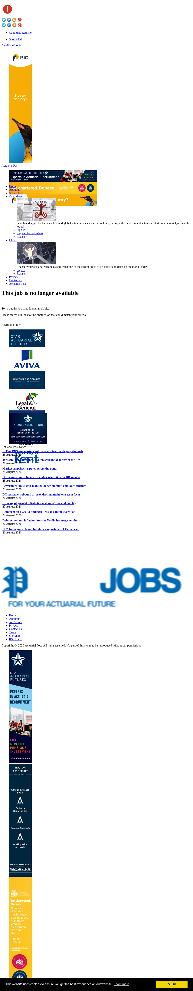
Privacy (13, 276)
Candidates (15, 196)
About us (14, 189)
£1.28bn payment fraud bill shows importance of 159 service (40, 529)
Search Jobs (16, 193)
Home (12, 186)
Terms (12, 632)
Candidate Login (11, 45)
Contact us (15, 280)
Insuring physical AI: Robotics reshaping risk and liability (39, 503)
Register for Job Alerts (30, 233)
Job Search (15, 622)
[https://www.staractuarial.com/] (53, 180)
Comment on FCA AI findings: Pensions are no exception (38, 511)
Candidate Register (20, 32)
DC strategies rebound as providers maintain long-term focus (41, 494)
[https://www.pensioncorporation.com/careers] (20, 162)
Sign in (21, 270)
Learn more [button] (121, 984)
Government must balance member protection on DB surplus (41, 477)
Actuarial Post (10, 165)
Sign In (21, 229)
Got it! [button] (172, 984)
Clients (13, 240)
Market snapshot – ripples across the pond (29, 468)
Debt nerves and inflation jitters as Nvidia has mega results (39, 520)
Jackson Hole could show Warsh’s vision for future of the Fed (41, 459)
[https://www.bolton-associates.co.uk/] (20, 875)
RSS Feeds (15, 639)
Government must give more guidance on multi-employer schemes (44, 485)
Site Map (14, 635)
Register (21, 236)
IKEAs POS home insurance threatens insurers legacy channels (42, 451)
